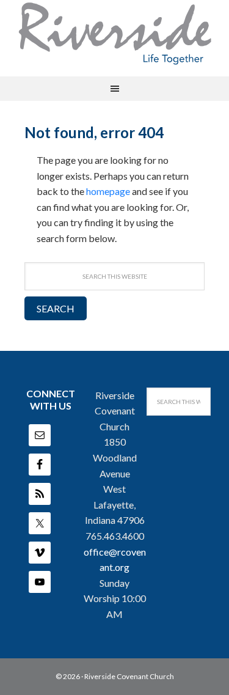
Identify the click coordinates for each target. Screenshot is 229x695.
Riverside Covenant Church (129, 676)
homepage (108, 191)
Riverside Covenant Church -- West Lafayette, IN (115, 33)
